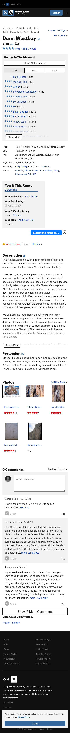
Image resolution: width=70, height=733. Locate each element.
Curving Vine (20, 96)
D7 (14, 106)
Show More (14, 137)
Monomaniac (21, 174)
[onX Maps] (10, 681)
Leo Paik (19, 170)
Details (36, 243)
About (6, 639)
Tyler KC (32, 174)
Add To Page (60, 35)
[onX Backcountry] (12, 4)
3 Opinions (11, 189)
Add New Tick (26, 219)
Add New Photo (58, 382)
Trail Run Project (43, 654)
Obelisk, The (20, 81)
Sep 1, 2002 (42, 598)
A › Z (54, 70)
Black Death (20, 76)
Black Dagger (20, 111)
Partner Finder (10, 654)
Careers (7, 707)
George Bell (11, 498)
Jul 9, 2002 (24, 507)
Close (35, 723)
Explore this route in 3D (46, 232)
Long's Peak (22, 32)
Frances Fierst (46, 170)
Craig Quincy (21, 166)
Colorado (20, 28)
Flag (63, 513)
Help (5, 644)
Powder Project (43, 658)
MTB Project (42, 644)
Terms (41, 729)
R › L (34, 70)
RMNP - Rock (8, 32)
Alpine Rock (32, 28)
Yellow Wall (19, 121)
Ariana (16, 86)
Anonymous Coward (16, 567)
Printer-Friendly (11, 622)
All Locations (8, 28)
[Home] (17, 13)
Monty (56, 170)
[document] (35, 719)
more (24, 552)
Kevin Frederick (13, 522)
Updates (46, 166)
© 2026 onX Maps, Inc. (26, 729)
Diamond (34, 32)
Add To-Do (31, 196)
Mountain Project (44, 639)
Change (17, 214)
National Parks (43, 663)
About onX (8, 702)
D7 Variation (20, 101)
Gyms (6, 649)
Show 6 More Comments (35, 611)
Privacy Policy (23, 717)
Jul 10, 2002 (33, 552)
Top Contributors (11, 663)
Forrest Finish (20, 116)
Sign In (56, 12)
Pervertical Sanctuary (24, 91)
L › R (14, 70)
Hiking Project (42, 649)
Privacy (50, 729)
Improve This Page (57, 30)
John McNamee (31, 170)
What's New (9, 658)
